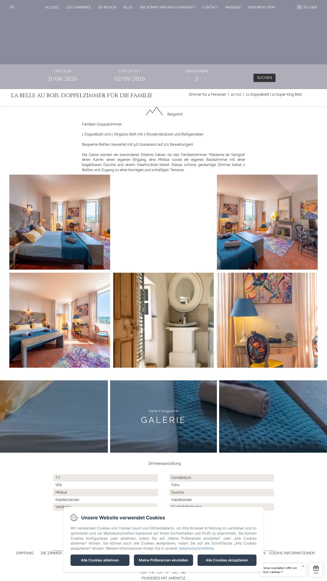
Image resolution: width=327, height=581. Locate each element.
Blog (128, 7)
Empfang (25, 553)
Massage (233, 7)
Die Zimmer (51, 553)
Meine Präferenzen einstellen (163, 560)
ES (160, 572)
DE (175, 572)
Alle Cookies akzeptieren (227, 560)
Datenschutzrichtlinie (196, 548)
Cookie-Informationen (292, 553)
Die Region (107, 7)
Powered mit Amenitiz (164, 578)
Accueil (52, 7)
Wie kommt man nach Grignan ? (167, 7)
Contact (210, 7)
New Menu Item (261, 7)
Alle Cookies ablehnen (100, 560)
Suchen (264, 78)
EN (143, 572)
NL (183, 572)
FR (151, 572)
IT (167, 572)
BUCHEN (310, 7)
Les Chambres (78, 7)
